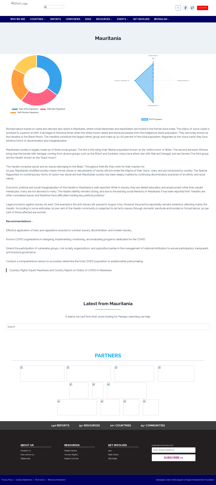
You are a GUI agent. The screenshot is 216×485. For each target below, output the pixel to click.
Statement (25, 458)
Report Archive (71, 458)
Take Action (113, 454)
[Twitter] (192, 8)
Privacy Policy (7, 480)
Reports (55, 19)
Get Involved (141, 19)
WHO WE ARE (17, 19)
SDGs (88, 19)
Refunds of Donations (56, 480)
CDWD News (73, 19)
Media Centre (70, 450)
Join (110, 450)
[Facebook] (185, 8)
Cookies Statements (24, 480)
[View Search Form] (178, 7)
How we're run (27, 454)
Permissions (40, 480)
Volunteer (112, 458)
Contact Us (26, 450)
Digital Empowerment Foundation (200, 480)
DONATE (202, 7)
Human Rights (71, 454)
